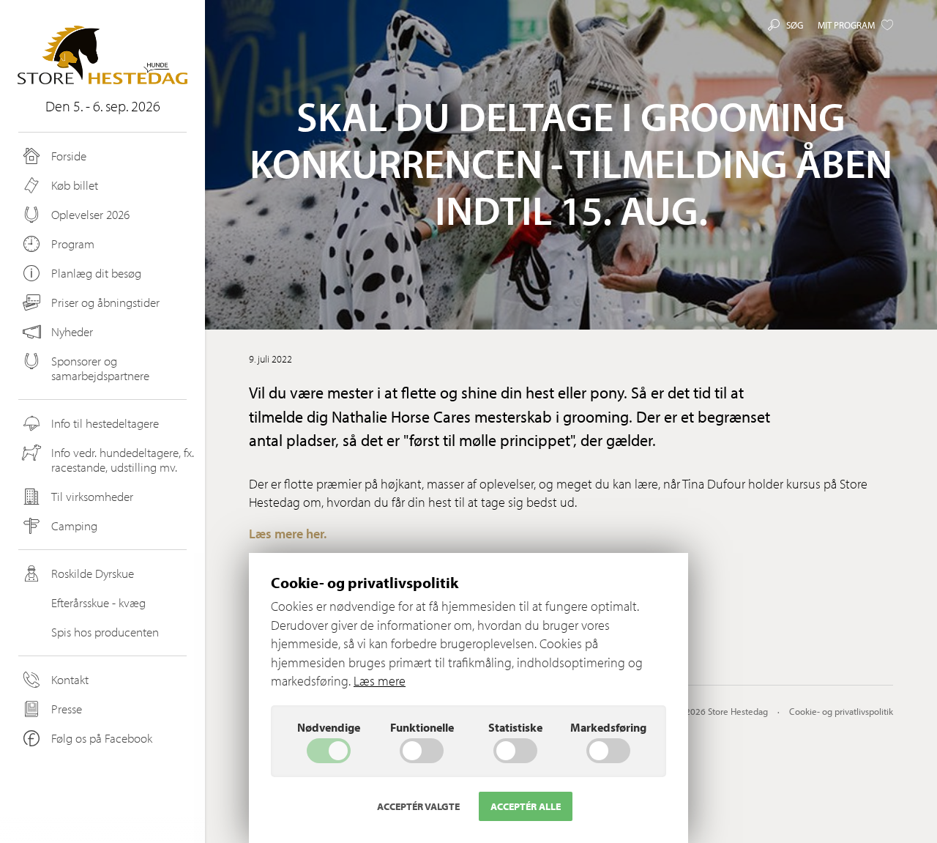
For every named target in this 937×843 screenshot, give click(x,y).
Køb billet (74, 185)
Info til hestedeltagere (105, 423)
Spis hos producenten (105, 631)
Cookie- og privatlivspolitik (841, 711)
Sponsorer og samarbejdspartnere (100, 368)
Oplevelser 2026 (90, 214)
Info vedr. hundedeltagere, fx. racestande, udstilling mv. (122, 460)
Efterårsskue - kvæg (98, 602)
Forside (68, 155)
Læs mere (380, 680)
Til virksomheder (92, 496)
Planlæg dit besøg (96, 273)
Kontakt (70, 679)
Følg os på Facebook (101, 738)
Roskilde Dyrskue (92, 573)
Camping (74, 525)
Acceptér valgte (418, 806)
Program (72, 243)
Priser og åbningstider (105, 302)
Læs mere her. (287, 533)
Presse (66, 708)
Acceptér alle (525, 806)
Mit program (846, 25)
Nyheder (72, 331)
